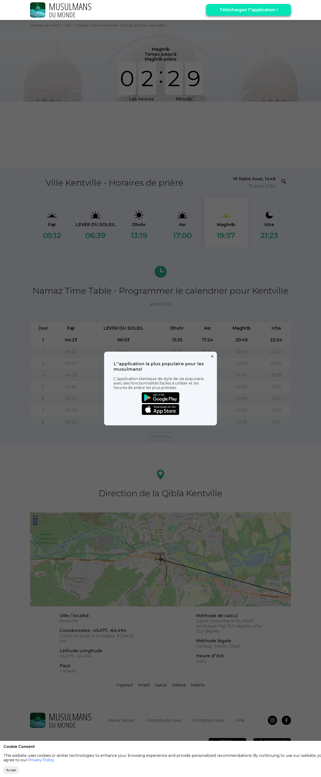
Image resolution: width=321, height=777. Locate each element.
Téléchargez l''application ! (248, 9)
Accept (11, 770)
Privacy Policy (41, 760)
